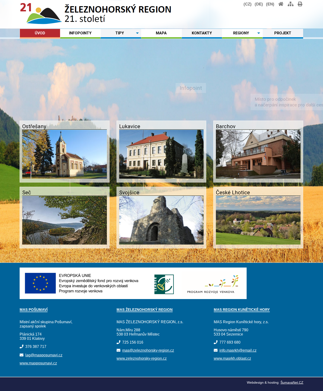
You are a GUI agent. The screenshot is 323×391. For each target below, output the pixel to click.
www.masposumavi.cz (38, 363)
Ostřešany (34, 126)
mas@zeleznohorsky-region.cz (148, 350)
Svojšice (129, 192)
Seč (26, 192)
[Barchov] (258, 177)
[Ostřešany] (64, 177)
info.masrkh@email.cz (238, 350)
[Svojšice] (161, 243)
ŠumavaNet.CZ (291, 382)
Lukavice (129, 126)
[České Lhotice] (258, 243)
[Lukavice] (161, 177)
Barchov (226, 126)
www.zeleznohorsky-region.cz (142, 358)
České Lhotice (233, 192)
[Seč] (64, 243)
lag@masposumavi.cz (43, 355)
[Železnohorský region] (41, 23)
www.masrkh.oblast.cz (232, 358)
